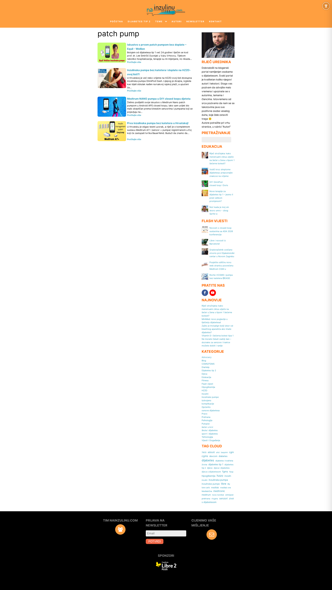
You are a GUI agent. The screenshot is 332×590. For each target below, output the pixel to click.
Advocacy (207, 357)
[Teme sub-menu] (166, 21)
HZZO (204, 390)
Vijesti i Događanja (211, 440)
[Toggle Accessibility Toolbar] (326, 6)
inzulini (204, 480)
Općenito (206, 407)
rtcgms (215, 498)
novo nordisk (218, 495)
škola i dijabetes (210, 430)
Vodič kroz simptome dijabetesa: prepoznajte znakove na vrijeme (221, 172)
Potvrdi (154, 541)
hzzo (220, 475)
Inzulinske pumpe (210, 397)
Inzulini (205, 394)
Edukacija (206, 377)
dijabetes (208, 460)
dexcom (213, 456)
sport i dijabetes (210, 433)
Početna (116, 21)
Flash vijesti (207, 384)
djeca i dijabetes (222, 468)
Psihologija (207, 420)
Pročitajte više (134, 62)
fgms (225, 471)
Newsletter (195, 21)
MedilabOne (207, 491)
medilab (215, 487)
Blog (204, 360)
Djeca (204, 374)
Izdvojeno (206, 400)
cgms (205, 456)
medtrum (206, 494)
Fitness (205, 380)
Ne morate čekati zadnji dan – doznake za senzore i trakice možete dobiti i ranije (216, 342)
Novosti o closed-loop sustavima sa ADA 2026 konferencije (221, 231)
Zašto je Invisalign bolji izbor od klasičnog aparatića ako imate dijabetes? (217, 329)
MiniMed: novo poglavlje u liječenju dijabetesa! (214, 321)
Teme (159, 21)
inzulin (227, 475)
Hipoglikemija (208, 387)
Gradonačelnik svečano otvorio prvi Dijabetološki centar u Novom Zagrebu (221, 253)
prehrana (206, 498)
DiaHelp (205, 367)
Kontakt (215, 21)
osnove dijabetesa (211, 410)
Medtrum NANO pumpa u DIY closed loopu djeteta (159, 98)
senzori (223, 498)
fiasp (231, 472)
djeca (209, 468)
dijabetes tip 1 (215, 464)
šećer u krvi (207, 427)
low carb (206, 487)
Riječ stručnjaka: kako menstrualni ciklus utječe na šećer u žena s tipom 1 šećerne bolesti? (217, 310)
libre (223, 483)
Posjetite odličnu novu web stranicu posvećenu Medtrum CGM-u (221, 265)
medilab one (225, 487)
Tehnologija (207, 437)
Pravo (204, 413)
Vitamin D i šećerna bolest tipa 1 (217, 335)
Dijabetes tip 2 (139, 21)
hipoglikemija (208, 475)
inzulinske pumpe (211, 484)
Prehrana (206, 417)
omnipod (229, 495)
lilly (228, 484)
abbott (211, 452)
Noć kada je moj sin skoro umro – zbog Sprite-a (219, 210)
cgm (231, 452)
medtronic (219, 491)
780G (204, 452)
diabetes (223, 456)
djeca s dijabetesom (211, 471)
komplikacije (208, 403)
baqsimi (224, 452)
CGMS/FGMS (208, 363)
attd (218, 452)
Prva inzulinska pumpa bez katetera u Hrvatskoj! (157, 123)
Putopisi (206, 423)
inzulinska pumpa (218, 479)
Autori (177, 21)
